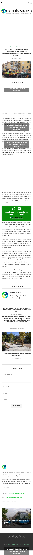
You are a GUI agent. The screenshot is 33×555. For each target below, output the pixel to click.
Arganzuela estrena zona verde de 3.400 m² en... (17, 355)
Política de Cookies (24, 544)
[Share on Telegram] (18, 82)
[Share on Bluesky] (22, 82)
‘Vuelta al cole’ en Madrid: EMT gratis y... (16, 521)
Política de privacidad (13, 544)
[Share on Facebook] (10, 82)
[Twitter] (9, 536)
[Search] (28, 2)
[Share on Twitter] (12, 82)
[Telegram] (13, 536)
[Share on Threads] (20, 82)
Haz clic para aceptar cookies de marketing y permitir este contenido (16, 88)
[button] (3, 346)
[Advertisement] (16, 32)
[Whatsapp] (23, 536)
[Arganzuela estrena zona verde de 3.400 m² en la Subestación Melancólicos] (16, 341)
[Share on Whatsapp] (16, 82)
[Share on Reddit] (14, 82)
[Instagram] (20, 536)
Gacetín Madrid (16, 293)
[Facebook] (16, 536)
